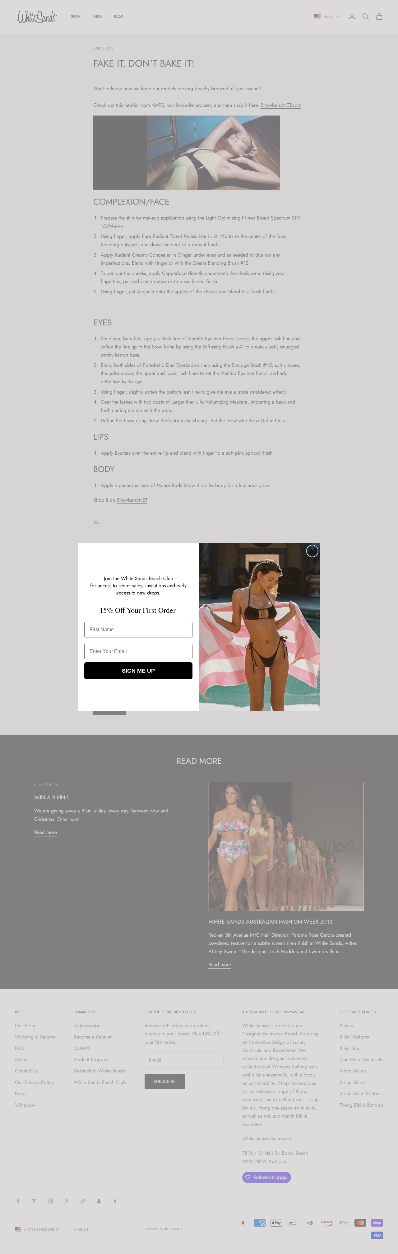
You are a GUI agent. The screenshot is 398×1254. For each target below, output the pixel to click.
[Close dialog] (312, 551)
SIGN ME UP (138, 671)
